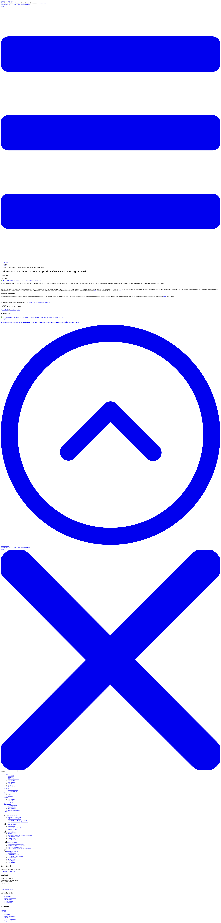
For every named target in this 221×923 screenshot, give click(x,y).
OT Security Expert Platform (15, 856)
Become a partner (12, 791)
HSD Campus (11, 782)
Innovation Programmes (14, 817)
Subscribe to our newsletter (8, 871)
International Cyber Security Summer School (20, 835)
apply (164, 296)
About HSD (11, 776)
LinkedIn (3, 910)
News (5, 793)
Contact (6, 811)
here (95, 290)
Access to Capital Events (14, 828)
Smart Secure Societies (14, 810)
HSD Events (11, 799)
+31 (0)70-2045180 (7, 889)
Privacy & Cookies (9, 916)
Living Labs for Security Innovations (18, 822)
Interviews (10, 796)
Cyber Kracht (11, 862)
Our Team (10, 777)
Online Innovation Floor (14, 819)
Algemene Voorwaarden (10, 919)
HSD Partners (11, 780)
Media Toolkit (11, 786)
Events (6, 797)
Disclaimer (7, 914)
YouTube (3, 911)
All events (10, 802)
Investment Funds (12, 829)
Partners (6, 788)
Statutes (6, 917)
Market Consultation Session (15, 847)
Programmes (7, 804)
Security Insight (12, 859)
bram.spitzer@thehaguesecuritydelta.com (40, 302)
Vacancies (10, 785)
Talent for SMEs (12, 840)
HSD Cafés (11, 801)
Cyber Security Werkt (13, 836)
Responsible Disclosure (10, 921)
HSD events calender (10, 898)
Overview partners (13, 790)
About (6, 774)
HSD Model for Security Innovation (17, 820)
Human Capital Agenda (14, 838)
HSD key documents (13, 779)
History (10, 783)
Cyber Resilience (12, 805)
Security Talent (12, 833)
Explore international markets (16, 844)
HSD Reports (11, 860)
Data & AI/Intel (12, 808)
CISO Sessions (12, 857)
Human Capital (12, 807)
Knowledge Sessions (13, 854)
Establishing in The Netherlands (16, 845)
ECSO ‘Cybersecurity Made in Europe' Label (20, 848)
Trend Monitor (12, 853)
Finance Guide (12, 826)
